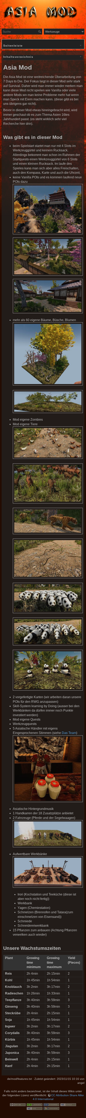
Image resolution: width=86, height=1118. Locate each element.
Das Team (69, 733)
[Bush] (47, 401)
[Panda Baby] (47, 631)
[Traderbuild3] (47, 296)
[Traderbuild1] (47, 209)
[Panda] (47, 598)
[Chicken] (47, 442)
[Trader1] (47, 769)
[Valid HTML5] (68, 1104)
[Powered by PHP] (51, 1104)
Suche (40, 31)
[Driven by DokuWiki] (51, 1108)
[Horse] (47, 834)
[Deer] (47, 483)
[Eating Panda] (47, 670)
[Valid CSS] (35, 1108)
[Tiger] (47, 521)
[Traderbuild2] (47, 256)
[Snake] (47, 558)
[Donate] (35, 1104)
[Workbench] (47, 872)
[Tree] (47, 354)
